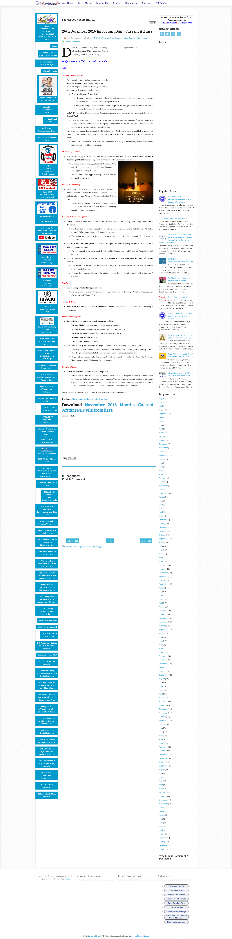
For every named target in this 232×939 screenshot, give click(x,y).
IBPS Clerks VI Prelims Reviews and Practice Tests (47, 377)
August (162, 398)
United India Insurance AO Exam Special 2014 (47, 563)
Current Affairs (176, 907)
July (160, 425)
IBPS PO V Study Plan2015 (47, 484)
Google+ (173, 34)
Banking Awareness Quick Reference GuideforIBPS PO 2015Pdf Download (47, 435)
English (117, 3)
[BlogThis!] (69, 458)
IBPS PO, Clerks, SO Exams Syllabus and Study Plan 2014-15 (47, 685)
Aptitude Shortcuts (176, 895)
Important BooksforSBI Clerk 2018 (47, 219)
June (161, 466)
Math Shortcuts (50, 71)
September (163, 413)
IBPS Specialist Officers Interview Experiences (47, 341)
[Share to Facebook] (75, 458)
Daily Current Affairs (105, 37)
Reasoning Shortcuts (176, 899)
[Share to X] (72, 458)
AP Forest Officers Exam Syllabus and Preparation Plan (47, 697)
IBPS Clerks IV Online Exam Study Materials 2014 (47, 542)
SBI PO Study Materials (47, 785)
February (162, 436)
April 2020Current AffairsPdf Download (47, 194)
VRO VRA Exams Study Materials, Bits (47, 740)
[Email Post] (64, 458)
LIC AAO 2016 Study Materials (49, 409)
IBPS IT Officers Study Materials (47, 731)
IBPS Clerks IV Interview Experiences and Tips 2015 (47, 510)
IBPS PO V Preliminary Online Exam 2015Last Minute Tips (47, 472)
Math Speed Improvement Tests (47, 129)
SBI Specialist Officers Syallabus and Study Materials (47, 709)
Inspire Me (102, 3)
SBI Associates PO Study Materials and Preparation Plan (47, 575)
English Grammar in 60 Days (47, 399)
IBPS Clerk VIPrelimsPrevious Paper (47, 260)
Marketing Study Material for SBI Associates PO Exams (47, 599)
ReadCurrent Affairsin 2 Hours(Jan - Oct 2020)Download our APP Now (47, 33)
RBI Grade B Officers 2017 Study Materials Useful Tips (46, 354)
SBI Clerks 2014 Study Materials (47, 662)
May (161, 402)
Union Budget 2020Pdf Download (47, 99)
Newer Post (72, 541)
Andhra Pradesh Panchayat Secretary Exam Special (47, 721)
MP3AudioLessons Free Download (48, 169)
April (161, 406)
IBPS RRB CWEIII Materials (49, 635)
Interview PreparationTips (47, 110)
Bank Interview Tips (48, 620)
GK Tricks (161, 3)
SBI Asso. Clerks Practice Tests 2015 (46, 522)
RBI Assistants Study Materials (47, 795)
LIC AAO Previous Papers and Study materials (47, 763)
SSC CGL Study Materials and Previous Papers (46, 611)
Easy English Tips (176, 903)
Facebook (162, 34)
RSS (179, 34)
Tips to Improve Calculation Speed (47, 63)
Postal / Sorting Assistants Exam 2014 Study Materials (47, 673)
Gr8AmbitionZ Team (140, 936)
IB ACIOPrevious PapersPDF (47, 309)
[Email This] (67, 458)
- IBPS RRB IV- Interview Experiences (47, 419)
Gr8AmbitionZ (95, 936)
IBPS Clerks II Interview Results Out (173, 218)
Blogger (67, 879)
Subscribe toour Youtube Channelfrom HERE (46, 231)
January (162, 440)
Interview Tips (176, 890)
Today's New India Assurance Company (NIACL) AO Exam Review (180, 316)
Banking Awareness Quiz (47, 138)
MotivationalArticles (51, 120)
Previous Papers (176, 886)
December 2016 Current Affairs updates (132, 37)
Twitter (167, 34)
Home (70, 3)
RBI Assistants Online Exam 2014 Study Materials (47, 645)
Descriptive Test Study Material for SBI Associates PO (46, 587)
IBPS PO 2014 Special (47, 627)
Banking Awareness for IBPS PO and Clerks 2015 (47, 457)
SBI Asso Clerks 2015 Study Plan (47, 531)
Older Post (146, 541)
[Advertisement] (93, 13)
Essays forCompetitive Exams (48, 53)
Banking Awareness (176, 922)
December (163, 444)
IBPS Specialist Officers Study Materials (47, 389)
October (162, 421)
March (161, 410)
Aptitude (147, 3)
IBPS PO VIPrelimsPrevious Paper (47, 283)
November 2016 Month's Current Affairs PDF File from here (107, 407)
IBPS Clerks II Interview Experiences (47, 775)
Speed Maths (85, 3)
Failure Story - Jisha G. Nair (179, 297)
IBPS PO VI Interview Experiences (47, 366)
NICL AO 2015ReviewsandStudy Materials (49, 496)
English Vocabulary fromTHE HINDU (47, 329)
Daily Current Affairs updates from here (90, 398)
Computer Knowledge (176, 911)
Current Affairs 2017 (47, 654)
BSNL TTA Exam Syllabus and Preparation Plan (47, 751)
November (163, 417)
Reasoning (131, 3)
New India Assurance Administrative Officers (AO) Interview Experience (179, 199)
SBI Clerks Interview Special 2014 (47, 552)
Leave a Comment (72, 41)
